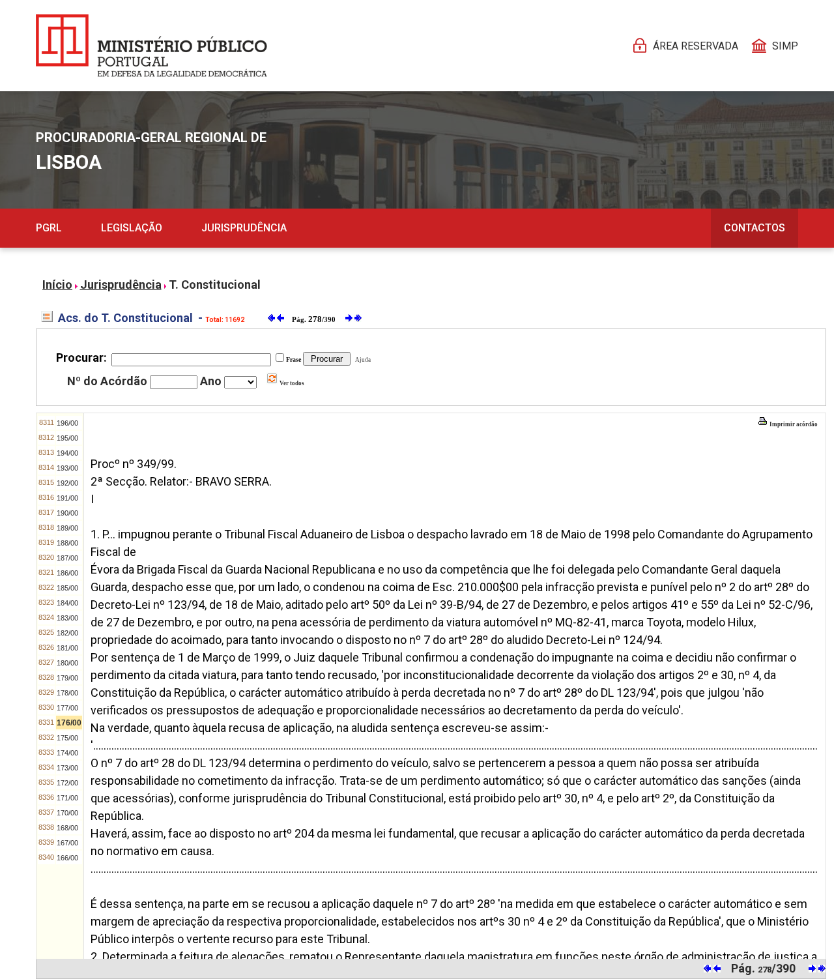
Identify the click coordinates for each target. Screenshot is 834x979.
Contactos (754, 228)
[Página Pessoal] (151, 45)
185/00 (67, 588)
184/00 (67, 603)
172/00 (67, 783)
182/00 (67, 633)
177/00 (67, 708)
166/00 (67, 858)
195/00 (67, 438)
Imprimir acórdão (793, 424)
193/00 (67, 468)
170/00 (67, 813)
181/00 (67, 648)
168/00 (67, 828)
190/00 (67, 513)
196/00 (67, 423)
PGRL (49, 228)
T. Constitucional (215, 284)
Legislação (131, 228)
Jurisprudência (244, 228)
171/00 (67, 798)
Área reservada (695, 46)
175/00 (67, 738)
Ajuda (361, 360)
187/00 (67, 558)
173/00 (67, 768)
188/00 (67, 543)
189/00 (67, 528)
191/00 (67, 498)
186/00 (67, 573)
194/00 (67, 453)
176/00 (69, 722)
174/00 (67, 753)
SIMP (785, 46)
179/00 (67, 678)
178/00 (67, 693)
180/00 (67, 663)
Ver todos (291, 383)
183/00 (67, 618)
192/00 (67, 483)
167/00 (67, 843)
